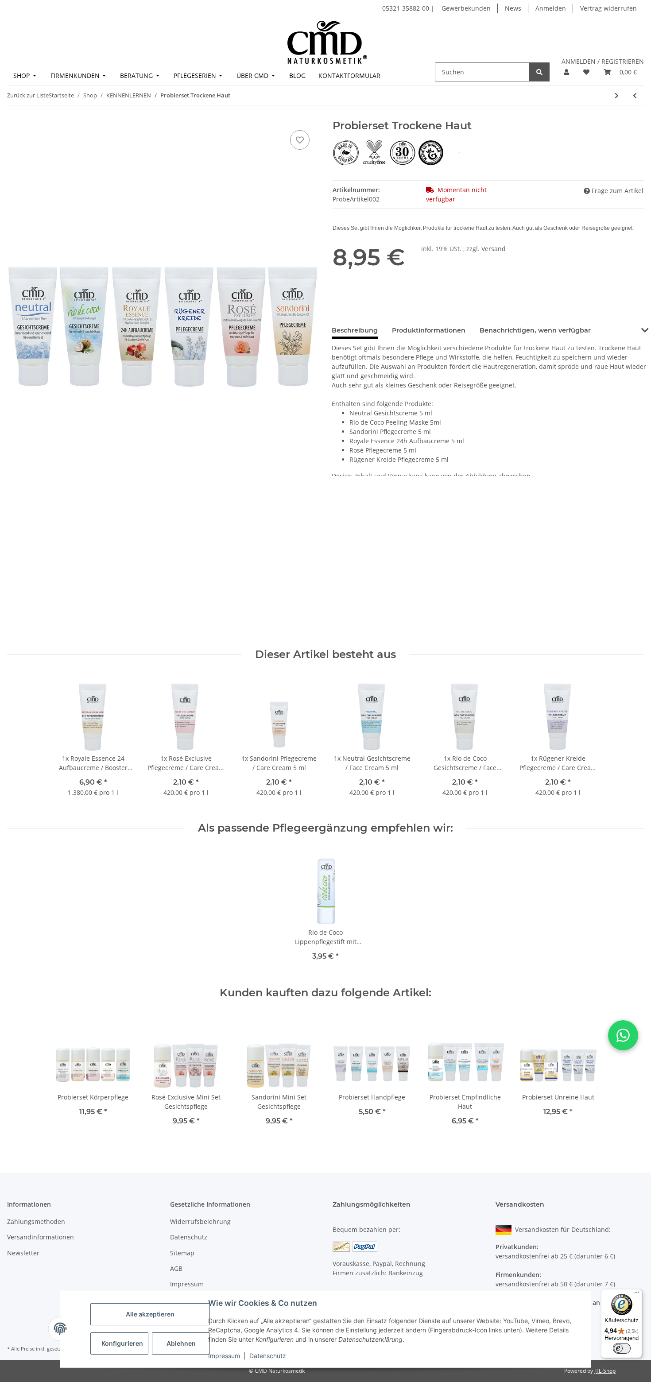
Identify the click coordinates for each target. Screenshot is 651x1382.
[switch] (622, 1348)
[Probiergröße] (459, 152)
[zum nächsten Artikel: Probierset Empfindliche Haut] (617, 95)
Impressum (224, 1355)
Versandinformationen (40, 1237)
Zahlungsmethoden (36, 1221)
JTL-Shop (605, 1370)
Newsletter (23, 1253)
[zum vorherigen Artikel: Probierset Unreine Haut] (635, 95)
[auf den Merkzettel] (300, 140)
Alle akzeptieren (150, 1314)
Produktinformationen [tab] (428, 330)
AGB (176, 1268)
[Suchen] (539, 71)
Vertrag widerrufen (608, 8)
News (513, 8)
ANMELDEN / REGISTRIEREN (603, 61)
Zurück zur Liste (28, 95)
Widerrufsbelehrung (200, 1221)
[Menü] (637, 1294)
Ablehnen (181, 1343)
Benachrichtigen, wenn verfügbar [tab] (535, 330)
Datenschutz (267, 1355)
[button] (566, 72)
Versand (493, 248)
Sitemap (182, 1253)
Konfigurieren (122, 1343)
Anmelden (550, 8)
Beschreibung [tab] (355, 330)
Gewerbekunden (466, 8)
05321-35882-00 (406, 8)
